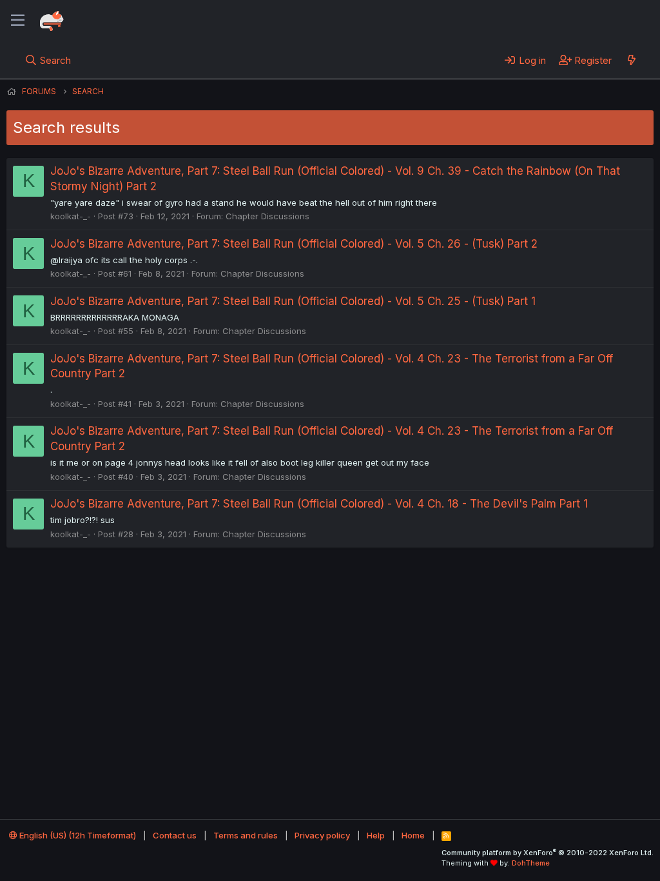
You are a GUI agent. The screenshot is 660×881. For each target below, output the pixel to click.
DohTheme (531, 862)
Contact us (175, 835)
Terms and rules (245, 835)
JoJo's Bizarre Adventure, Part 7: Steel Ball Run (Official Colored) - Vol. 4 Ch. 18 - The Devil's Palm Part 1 (319, 503)
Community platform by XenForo (548, 852)
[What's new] (631, 60)
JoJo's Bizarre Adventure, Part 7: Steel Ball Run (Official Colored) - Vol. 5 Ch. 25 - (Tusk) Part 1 (293, 301)
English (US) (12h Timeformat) (76, 835)
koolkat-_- (70, 216)
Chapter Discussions (267, 216)
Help (376, 835)
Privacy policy (322, 835)
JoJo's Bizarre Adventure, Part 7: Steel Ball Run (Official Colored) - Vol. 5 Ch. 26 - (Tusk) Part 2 (294, 243)
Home (413, 835)
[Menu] (18, 20)
